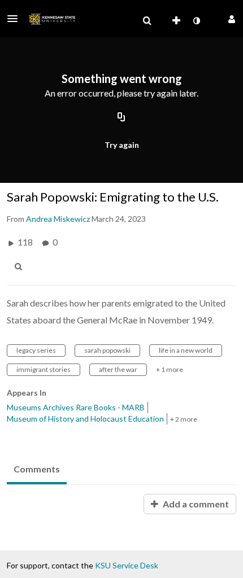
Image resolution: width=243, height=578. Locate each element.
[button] (16, 19)
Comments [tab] (37, 468)
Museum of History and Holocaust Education (85, 418)
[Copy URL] (121, 117)
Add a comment (195, 503)
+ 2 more (183, 419)
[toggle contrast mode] (196, 21)
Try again (122, 145)
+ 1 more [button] (169, 369)
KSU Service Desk (126, 565)
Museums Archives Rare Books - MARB (76, 407)
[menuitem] (147, 21)
